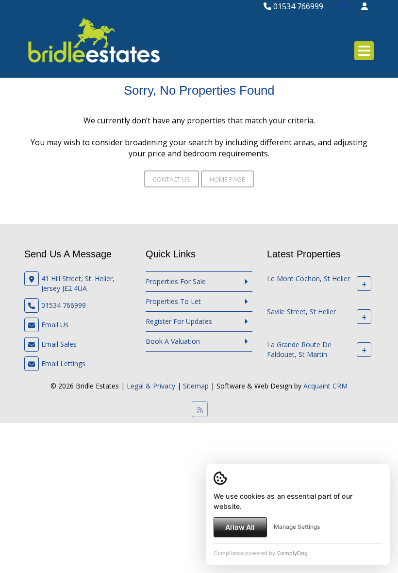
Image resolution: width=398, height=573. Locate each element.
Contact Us (171, 179)
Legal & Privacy (151, 385)
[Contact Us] (364, 6)
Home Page (227, 179)
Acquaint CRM (325, 385)
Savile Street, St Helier (301, 311)
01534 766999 (297, 6)
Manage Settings (297, 526)
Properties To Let (173, 301)
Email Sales (59, 344)
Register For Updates (179, 321)
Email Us (54, 324)
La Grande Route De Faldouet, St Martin (299, 349)
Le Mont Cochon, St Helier (308, 278)
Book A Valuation (173, 341)
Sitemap (196, 385)
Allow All (240, 527)
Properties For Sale (176, 281)
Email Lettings (63, 363)
